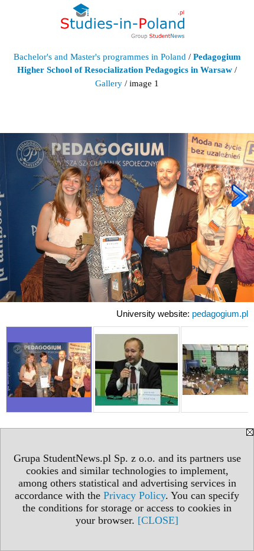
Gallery (108, 83)
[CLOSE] (158, 520)
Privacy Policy (134, 495)
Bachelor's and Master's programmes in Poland (100, 56)
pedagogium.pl (220, 314)
